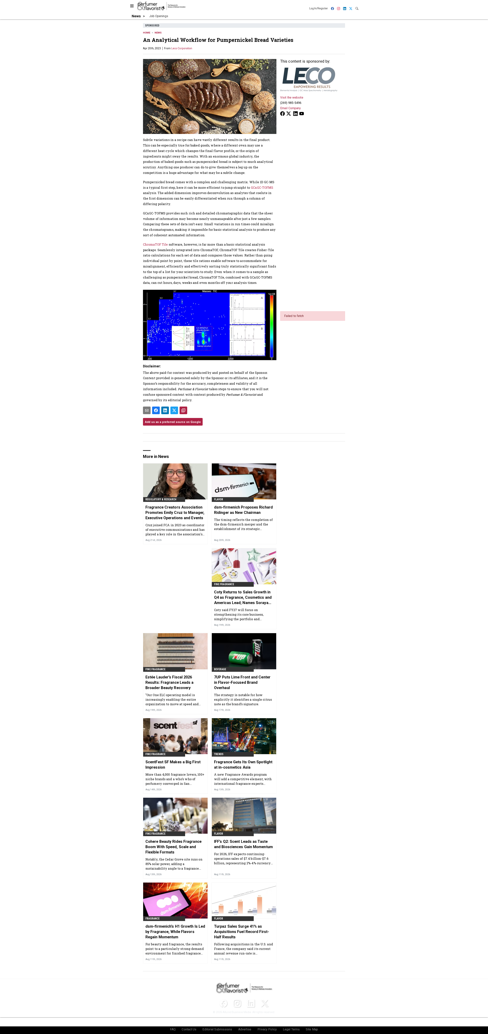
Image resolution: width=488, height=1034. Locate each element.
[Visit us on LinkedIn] (295, 113)
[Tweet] (174, 410)
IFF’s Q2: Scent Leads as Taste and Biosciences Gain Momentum (243, 844)
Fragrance (152, 918)
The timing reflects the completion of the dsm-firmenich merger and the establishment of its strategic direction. (243, 524)
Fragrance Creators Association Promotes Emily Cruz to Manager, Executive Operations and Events (174, 512)
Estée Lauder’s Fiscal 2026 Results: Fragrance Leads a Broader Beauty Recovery (169, 682)
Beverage (220, 669)
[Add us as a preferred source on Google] (183, 410)
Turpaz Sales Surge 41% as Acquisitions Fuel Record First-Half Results (241, 931)
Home (146, 32)
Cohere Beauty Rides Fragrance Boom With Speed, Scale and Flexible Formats (173, 846)
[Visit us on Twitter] (289, 113)
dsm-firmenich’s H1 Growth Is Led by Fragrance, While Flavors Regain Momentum (175, 931)
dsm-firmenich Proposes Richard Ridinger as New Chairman (243, 510)
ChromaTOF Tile (155, 244)
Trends (218, 754)
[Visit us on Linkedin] (251, 1003)
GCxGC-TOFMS (262, 187)
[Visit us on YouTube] (301, 113)
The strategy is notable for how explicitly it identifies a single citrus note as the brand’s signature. (243, 699)
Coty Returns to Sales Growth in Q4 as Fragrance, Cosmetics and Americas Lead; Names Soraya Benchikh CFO (243, 597)
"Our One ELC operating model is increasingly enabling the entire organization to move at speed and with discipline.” (172, 699)
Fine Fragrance (224, 584)
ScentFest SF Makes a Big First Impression (173, 765)
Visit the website (291, 97)
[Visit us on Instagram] (237, 1003)
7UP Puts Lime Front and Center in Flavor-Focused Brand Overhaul (242, 682)
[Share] (156, 410)
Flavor (218, 499)
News (158, 32)
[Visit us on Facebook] (282, 113)
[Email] (147, 410)
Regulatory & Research (160, 499)
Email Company (290, 108)
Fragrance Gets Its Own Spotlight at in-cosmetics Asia (243, 765)
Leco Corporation (181, 48)
